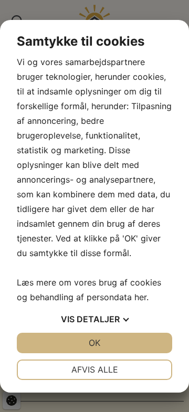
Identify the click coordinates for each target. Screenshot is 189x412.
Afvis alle (94, 369)
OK (94, 342)
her (140, 297)
